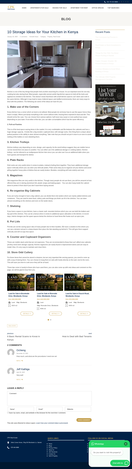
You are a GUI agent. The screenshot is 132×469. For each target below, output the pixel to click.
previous (23, 337)
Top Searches (113, 8)
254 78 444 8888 (112, 2)
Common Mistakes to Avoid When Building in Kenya (107, 70)
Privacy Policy (53, 448)
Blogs (50, 446)
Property (49, 36)
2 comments (23, 36)
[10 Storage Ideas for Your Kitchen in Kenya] (49, 64)
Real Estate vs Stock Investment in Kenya (108, 46)
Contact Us (52, 454)
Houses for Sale (59, 8)
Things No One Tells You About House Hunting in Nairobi (106, 54)
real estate (12, 325)
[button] (125, 444)
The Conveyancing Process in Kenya (106, 38)
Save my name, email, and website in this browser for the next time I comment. (37, 413)
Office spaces (98, 8)
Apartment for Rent (79, 8)
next (77, 335)
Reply (18, 360)
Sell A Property (53, 456)
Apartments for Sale (39, 8)
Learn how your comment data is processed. (52, 423)
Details (26, 313)
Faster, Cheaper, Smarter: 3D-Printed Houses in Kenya (106, 62)
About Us (51, 450)
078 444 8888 (15, 447)
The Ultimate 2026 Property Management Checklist (105, 78)
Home (24, 8)
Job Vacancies (53, 452)
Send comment (84, 420)
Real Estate (56, 36)
